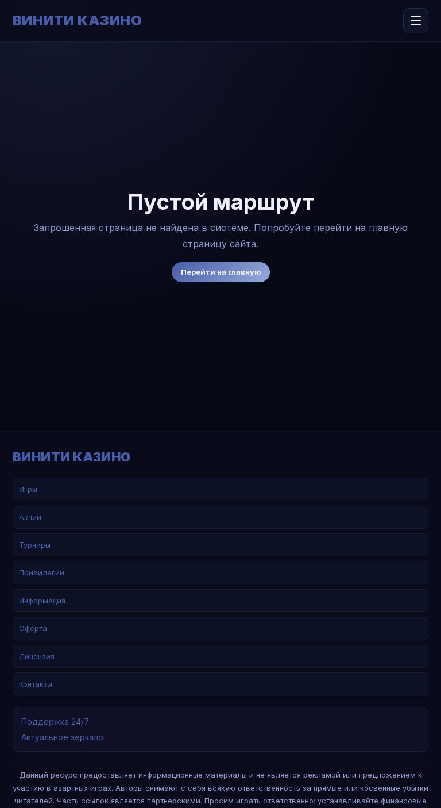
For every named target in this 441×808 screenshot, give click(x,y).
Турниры (35, 544)
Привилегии (41, 572)
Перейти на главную (221, 271)
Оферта (33, 628)
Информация (42, 600)
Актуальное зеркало (62, 737)
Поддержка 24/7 (55, 721)
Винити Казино (77, 20)
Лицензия (37, 656)
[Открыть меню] (415, 20)
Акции (30, 517)
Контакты (35, 683)
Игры (28, 489)
